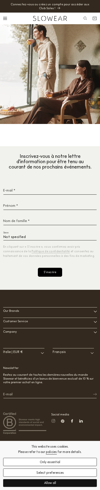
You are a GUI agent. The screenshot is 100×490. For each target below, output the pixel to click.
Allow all (50, 483)
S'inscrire (50, 272)
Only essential (50, 462)
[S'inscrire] (91, 394)
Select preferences (50, 473)
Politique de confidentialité (51, 251)
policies (51, 452)
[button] (5, 18)
